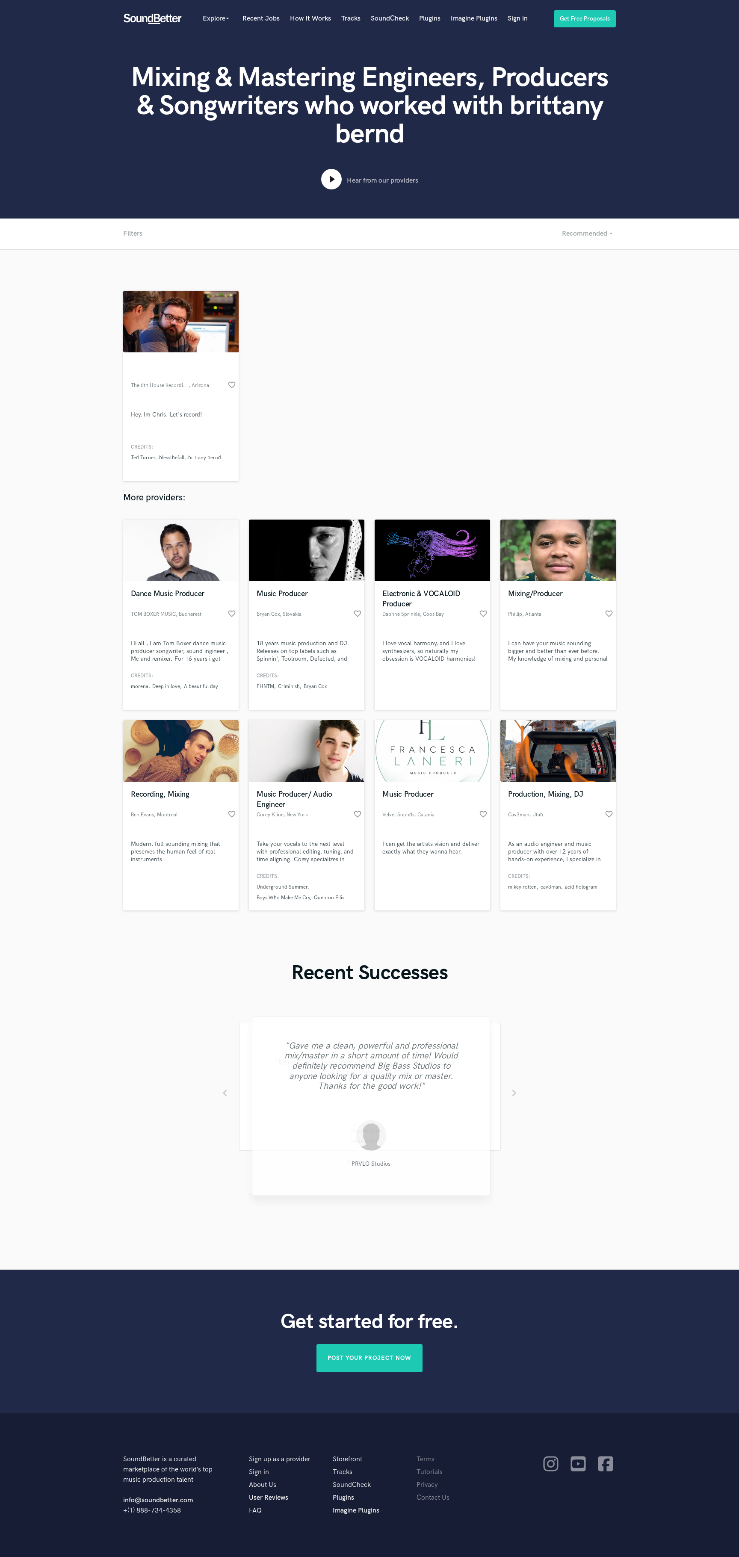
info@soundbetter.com (158, 1500)
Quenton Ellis (329, 898)
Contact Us (433, 1498)
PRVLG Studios (369, 1164)
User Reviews (268, 1498)
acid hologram (581, 887)
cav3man (551, 887)
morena (139, 686)
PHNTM (265, 686)
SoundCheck (390, 19)
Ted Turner (143, 458)
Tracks (351, 19)
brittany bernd (204, 458)
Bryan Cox (315, 686)
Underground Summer (282, 887)
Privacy (427, 1485)
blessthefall (171, 458)
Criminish (289, 686)
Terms (426, 1459)
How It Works (310, 19)
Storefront (347, 1459)
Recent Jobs (261, 19)
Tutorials (430, 1472)
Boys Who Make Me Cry (283, 898)
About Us (262, 1485)
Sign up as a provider (279, 1459)
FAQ (255, 1511)
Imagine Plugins (474, 19)
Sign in (518, 19)
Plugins (429, 19)
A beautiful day (201, 686)
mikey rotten (522, 887)
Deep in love (166, 686)
